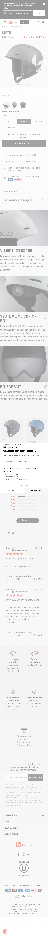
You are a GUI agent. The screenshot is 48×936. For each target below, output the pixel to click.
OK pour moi (36, 490)
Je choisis (12, 490)
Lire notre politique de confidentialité (16, 462)
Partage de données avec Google (17, 479)
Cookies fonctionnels (13, 477)
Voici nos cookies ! (12, 474)
